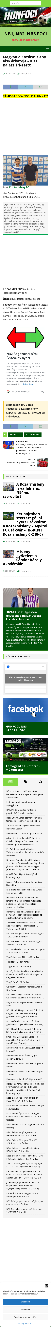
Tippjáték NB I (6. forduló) (18, 982)
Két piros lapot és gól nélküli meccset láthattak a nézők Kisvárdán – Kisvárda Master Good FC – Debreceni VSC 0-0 (24, 1174)
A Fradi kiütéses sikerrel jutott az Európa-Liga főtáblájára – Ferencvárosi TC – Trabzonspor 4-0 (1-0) (25, 925)
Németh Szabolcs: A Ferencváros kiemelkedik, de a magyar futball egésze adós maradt (24, 794)
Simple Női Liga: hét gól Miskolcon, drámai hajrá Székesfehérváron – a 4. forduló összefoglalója (23, 1040)
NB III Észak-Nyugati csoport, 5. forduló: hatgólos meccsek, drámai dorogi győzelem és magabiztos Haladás (24, 1013)
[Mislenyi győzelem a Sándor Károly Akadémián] (8, 554)
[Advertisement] (25, 126)
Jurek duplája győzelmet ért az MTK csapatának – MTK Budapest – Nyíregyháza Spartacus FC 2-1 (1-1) (22, 1185)
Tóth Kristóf (24, 503)
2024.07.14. (10, 571)
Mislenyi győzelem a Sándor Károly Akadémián (22, 557)
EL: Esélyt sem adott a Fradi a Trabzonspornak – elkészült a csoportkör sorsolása (25, 852)
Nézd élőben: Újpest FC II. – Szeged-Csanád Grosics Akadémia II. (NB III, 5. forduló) (23, 1116)
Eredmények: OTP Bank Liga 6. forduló (24, 833)
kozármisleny (32, 434)
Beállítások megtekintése (25, 1317)
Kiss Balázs (15, 434)
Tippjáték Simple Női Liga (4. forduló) (23, 957)
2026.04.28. (10, 541)
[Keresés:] (25, 3)
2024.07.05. (10, 73)
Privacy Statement (25, 1323)
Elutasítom (25, 1309)
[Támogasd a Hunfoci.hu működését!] (25, 749)
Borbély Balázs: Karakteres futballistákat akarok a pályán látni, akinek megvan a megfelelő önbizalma (24, 974)
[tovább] (9, 646)
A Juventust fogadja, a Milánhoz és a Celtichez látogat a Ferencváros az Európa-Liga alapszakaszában (23, 841)
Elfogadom (25, 1301)
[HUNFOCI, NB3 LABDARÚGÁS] (25, 710)
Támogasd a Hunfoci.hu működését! (23, 768)
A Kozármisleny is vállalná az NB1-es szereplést (23, 490)
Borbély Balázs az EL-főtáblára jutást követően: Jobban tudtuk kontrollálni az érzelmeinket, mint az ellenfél (24, 914)
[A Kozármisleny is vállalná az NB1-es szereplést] (8, 486)
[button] (46, 1286)
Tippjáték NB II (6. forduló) (18, 966)
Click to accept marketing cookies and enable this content (25, 678)
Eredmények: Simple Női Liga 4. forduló (24, 1079)
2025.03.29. (10, 503)
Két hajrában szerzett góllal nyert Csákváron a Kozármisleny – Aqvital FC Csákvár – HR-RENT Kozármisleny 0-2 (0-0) (25, 524)
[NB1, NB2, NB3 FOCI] (25, 25)
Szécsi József (25, 73)
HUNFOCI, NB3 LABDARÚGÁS (16, 728)
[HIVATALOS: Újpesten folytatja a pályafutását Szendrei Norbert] (25, 597)
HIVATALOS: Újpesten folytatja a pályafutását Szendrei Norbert (23, 615)
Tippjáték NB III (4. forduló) (18, 961)
